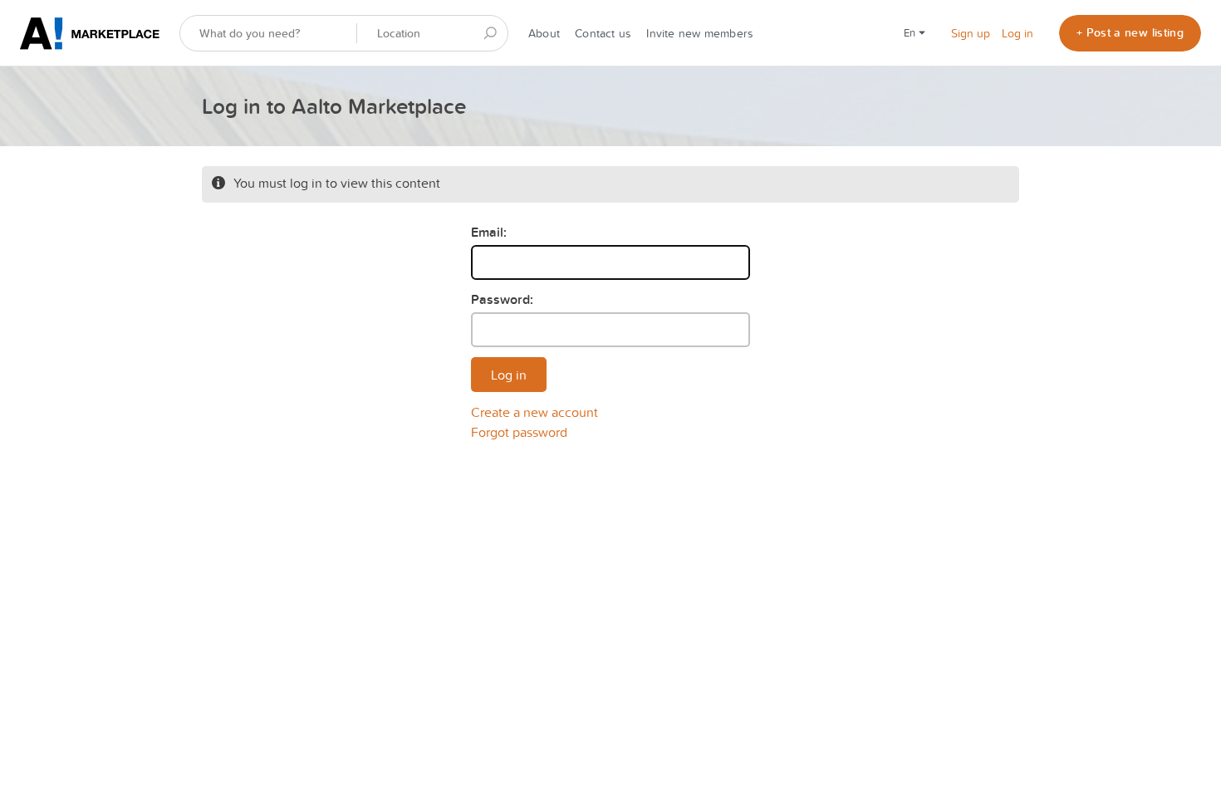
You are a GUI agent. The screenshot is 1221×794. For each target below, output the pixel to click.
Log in (1017, 33)
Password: (502, 299)
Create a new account (534, 412)
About (544, 33)
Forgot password (519, 432)
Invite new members (699, 33)
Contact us (603, 33)
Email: (489, 232)
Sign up (970, 33)
